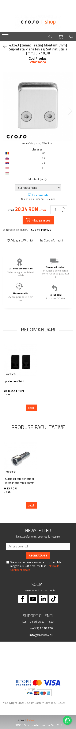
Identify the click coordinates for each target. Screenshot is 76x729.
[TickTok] (53, 599)
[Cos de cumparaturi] (61, 36)
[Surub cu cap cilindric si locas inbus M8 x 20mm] (20, 458)
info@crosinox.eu (41, 635)
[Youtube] (33, 599)
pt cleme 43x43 (14, 381)
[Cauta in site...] (71, 36)
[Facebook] (22, 599)
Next (69, 111)
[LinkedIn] (43, 599)
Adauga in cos (40, 220)
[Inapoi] (3, 46)
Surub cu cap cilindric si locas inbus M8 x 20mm (19, 481)
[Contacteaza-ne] (49, 36)
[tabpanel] (38, 106)
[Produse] (6, 37)
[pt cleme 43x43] (20, 360)
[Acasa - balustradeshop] (38, 22)
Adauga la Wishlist (21, 240)
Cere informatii (53, 240)
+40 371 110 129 (41, 628)
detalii (31, 408)
